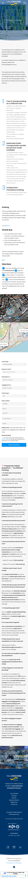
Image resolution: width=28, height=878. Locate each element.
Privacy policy (10, 863)
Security (14, 798)
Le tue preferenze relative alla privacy (15, 873)
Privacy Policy (5, 439)
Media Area (14, 802)
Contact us (14, 804)
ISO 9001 (10, 835)
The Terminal (14, 793)
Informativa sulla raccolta (9, 876)
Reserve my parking (14, 445)
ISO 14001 (17, 835)
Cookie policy (18, 863)
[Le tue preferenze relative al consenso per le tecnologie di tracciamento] (25, 875)
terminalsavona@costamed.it (14, 819)
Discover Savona (14, 800)
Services (14, 796)
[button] (3, 3)
